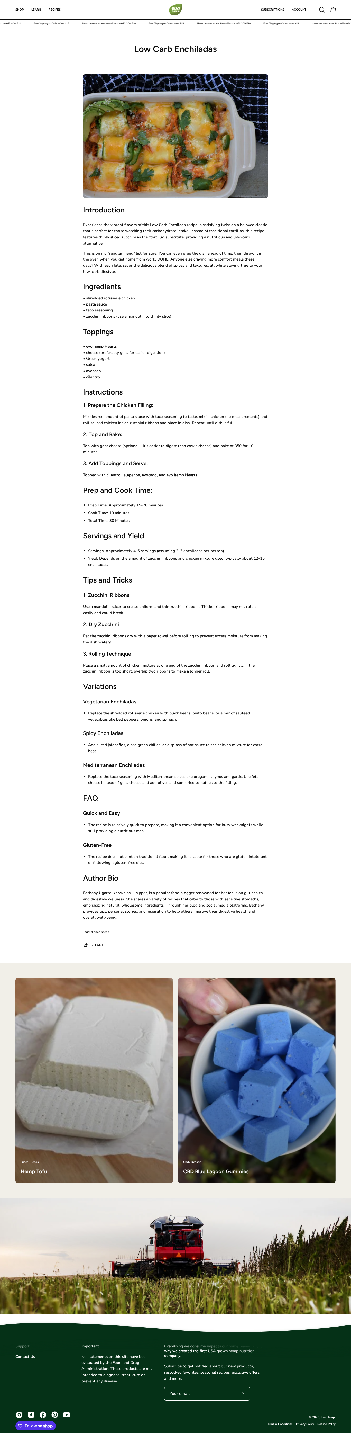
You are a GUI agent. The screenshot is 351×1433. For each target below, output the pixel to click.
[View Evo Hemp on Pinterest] (55, 1415)
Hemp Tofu (34, 1171)
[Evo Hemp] (175, 9)
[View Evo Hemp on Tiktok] (31, 1415)
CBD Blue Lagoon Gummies (216, 1171)
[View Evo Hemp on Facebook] (43, 1415)
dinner (95, 932)
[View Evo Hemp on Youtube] (66, 1415)
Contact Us (25, 1356)
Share (97, 945)
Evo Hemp (328, 1417)
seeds (105, 932)
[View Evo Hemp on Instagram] (19, 1415)
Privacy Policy (305, 1424)
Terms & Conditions (279, 1424)
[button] (322, 9)
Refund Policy (326, 1424)
